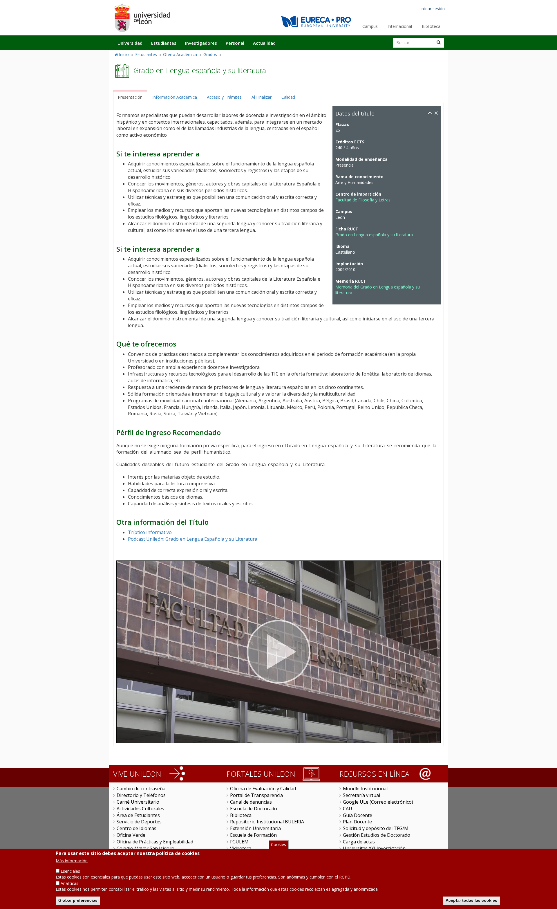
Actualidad (264, 43)
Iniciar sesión (432, 8)
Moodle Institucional (365, 788)
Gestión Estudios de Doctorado (376, 835)
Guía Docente (357, 815)
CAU (347, 808)
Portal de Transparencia (256, 795)
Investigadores (201, 43)
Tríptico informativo (150, 532)
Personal (235, 43)
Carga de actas (359, 841)
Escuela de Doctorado (253, 808)
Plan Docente (357, 821)
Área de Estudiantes (138, 815)
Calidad (288, 97)
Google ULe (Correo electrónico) (378, 802)
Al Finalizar (262, 97)
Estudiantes (163, 43)
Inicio (124, 54)
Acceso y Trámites (224, 97)
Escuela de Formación (253, 835)
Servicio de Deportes (139, 821)
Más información (72, 860)
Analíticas (69, 883)
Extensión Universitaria (255, 828)
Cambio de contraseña (141, 788)
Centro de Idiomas (136, 828)
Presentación (130, 97)
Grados (210, 54)
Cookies (278, 844)
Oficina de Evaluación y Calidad (263, 788)
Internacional (400, 26)
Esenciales (70, 871)
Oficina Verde (131, 835)
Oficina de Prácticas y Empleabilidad (155, 841)
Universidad (129, 43)
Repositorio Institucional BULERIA (267, 821)
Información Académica (174, 97)
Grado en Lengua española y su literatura (374, 234)
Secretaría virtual (361, 795)
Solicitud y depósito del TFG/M (375, 828)
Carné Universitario (138, 802)
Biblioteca (431, 26)
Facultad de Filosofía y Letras (362, 200)
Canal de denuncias (251, 802)
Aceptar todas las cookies (471, 900)
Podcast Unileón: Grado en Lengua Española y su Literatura (192, 539)
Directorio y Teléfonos (141, 795)
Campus (370, 26)
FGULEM (239, 841)
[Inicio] (142, 17)
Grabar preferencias (77, 900)
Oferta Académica (180, 54)
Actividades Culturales (140, 808)
